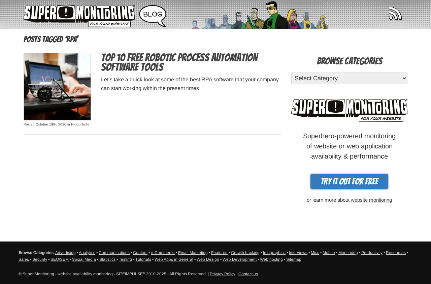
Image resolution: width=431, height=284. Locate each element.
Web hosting (271, 259)
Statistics (107, 259)
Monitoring (348, 252)
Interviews (298, 252)
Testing (125, 259)
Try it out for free (349, 181)
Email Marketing (193, 252)
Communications (114, 252)
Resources (396, 252)
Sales (24, 259)
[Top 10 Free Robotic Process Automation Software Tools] (57, 86)
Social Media (84, 259)
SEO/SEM (60, 259)
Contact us (248, 274)
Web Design (208, 259)
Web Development (240, 259)
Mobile (329, 252)
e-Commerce (163, 252)
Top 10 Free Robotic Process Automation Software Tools (179, 62)
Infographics (274, 252)
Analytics (87, 252)
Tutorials (143, 259)
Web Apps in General (174, 259)
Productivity (80, 124)
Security (39, 259)
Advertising (65, 252)
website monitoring (371, 200)
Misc (315, 252)
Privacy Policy (222, 274)
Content (140, 252)
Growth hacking (245, 252)
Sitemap (293, 259)
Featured (219, 252)
